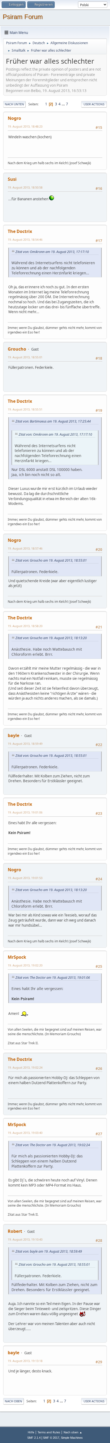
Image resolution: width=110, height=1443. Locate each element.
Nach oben (13, 1401)
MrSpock (17, 957)
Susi (12, 179)
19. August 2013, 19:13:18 (25, 1361)
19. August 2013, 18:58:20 (25, 626)
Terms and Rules (49, 1432)
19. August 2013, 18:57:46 (25, 548)
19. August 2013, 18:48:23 (25, 126)
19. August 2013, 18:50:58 (25, 187)
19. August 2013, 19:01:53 (25, 878)
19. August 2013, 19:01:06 (25, 812)
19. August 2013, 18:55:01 (25, 357)
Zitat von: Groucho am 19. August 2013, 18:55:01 (51, 560)
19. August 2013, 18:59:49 (25, 744)
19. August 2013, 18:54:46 (25, 239)
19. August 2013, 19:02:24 (25, 1067)
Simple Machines (72, 1437)
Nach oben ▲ (73, 1432)
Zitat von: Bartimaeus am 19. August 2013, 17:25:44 (53, 421)
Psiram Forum (23, 16)
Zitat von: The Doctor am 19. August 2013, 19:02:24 (52, 1145)
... (64, 104)
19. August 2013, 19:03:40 (25, 1133)
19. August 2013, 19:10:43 (25, 1239)
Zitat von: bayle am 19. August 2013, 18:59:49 (48, 1251)
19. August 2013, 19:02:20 (25, 965)
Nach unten (14, 104)
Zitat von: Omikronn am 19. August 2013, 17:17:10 (52, 252)
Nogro (14, 118)
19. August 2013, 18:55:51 (25, 409)
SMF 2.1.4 (34, 1437)
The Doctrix (20, 231)
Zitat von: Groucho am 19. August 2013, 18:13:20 (51, 638)
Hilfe (31, 1432)
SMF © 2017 (51, 1437)
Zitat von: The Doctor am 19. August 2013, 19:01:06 (52, 977)
